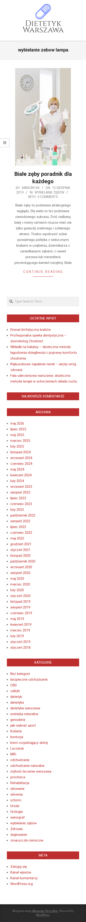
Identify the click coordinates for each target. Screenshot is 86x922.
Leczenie (17, 748)
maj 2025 (17, 435)
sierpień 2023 (20, 492)
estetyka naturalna (24, 714)
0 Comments (48, 197)
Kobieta (16, 731)
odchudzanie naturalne (27, 766)
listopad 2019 (20, 601)
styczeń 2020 (20, 596)
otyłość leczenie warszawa (30, 771)
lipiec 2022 (18, 527)
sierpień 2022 (20, 521)
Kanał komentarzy (24, 878)
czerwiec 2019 (21, 613)
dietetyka (17, 702)
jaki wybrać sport (23, 725)
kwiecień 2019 (20, 624)
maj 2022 (17, 538)
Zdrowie (16, 829)
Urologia (16, 812)
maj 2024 (17, 469)
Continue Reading (43, 272)
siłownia (16, 794)
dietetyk (16, 697)
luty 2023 (17, 510)
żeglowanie (18, 835)
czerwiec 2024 (21, 464)
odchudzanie (20, 760)
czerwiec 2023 (21, 504)
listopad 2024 (20, 452)
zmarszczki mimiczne (26, 840)
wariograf (17, 817)
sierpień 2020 (20, 573)
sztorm (15, 800)
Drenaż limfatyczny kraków (30, 330)
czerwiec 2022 (21, 533)
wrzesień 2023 (21, 487)
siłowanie (17, 789)
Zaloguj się (18, 867)
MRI (13, 754)
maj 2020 (17, 579)
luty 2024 (17, 481)
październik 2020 (22, 561)
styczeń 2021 (20, 550)
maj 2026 (17, 423)
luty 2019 (17, 636)
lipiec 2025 (18, 429)
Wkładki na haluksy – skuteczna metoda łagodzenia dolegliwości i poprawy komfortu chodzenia (43, 352)
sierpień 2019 (20, 607)
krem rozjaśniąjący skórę (29, 743)
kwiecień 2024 (20, 475)
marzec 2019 (20, 630)
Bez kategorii (20, 674)
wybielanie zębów (49, 192)
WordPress (42, 915)
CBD (13, 685)
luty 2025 (17, 446)
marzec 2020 (20, 584)
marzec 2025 (20, 441)
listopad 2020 (20, 556)
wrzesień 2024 (21, 458)
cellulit (15, 691)
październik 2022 (22, 515)
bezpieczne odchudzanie (29, 679)
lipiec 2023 (18, 498)
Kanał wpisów (20, 872)
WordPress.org (21, 884)
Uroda (14, 806)
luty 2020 (17, 590)
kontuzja (16, 737)
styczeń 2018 (20, 647)
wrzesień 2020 (21, 567)
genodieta (17, 720)
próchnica (17, 777)
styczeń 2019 (20, 642)
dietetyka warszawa (25, 708)
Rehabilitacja (19, 783)
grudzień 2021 (20, 544)
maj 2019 (17, 619)
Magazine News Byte (45, 911)
